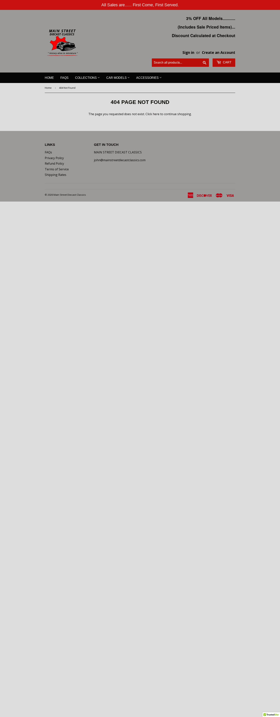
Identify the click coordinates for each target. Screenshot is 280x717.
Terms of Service (57, 169)
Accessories (147, 77)
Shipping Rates (55, 175)
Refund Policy (54, 163)
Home (49, 77)
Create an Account (218, 52)
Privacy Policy (54, 158)
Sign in (188, 52)
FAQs (64, 77)
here (156, 114)
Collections (86, 77)
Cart (226, 62)
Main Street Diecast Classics (70, 194)
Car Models (116, 77)
